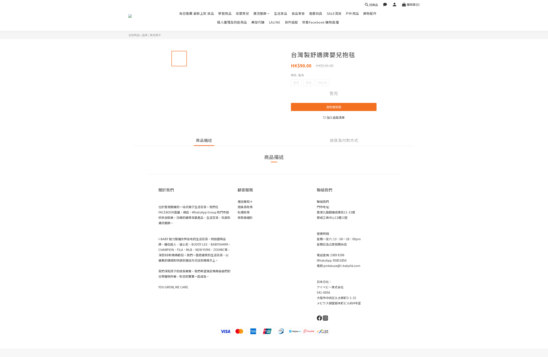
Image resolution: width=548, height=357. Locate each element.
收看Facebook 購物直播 (320, 22)
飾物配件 (370, 13)
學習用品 (224, 13)
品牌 (144, 35)
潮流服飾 (260, 13)
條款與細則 (245, 217)
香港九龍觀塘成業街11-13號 (336, 212)
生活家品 (280, 13)
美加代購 (258, 22)
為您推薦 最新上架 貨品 (196, 13)
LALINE (274, 22)
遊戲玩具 (315, 13)
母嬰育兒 (242, 13)
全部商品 (134, 35)
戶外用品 (352, 13)
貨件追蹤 (291, 22)
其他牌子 (155, 35)
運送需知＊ (245, 201)
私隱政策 (244, 212)
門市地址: (323, 207)
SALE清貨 (334, 13)
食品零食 (298, 13)
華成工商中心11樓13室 (332, 217)
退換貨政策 (245, 207)
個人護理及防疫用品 (232, 22)
